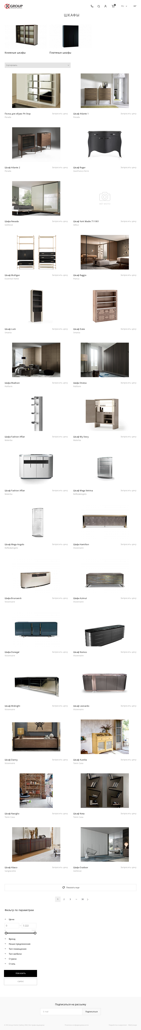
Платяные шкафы (60, 52)
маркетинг (123, 1025)
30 (83, 899)
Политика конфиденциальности (77, 1025)
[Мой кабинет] (105, 6)
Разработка (113, 1025)
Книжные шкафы (15, 52)
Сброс (21, 981)
